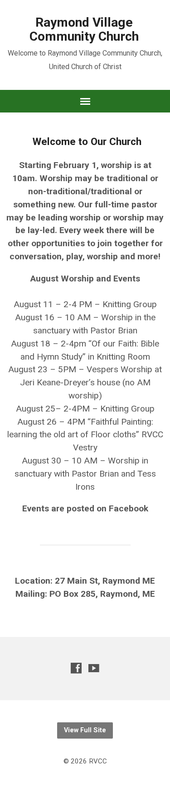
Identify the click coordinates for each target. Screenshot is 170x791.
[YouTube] (93, 668)
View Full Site (85, 730)
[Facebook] (76, 668)
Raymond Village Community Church (84, 29)
